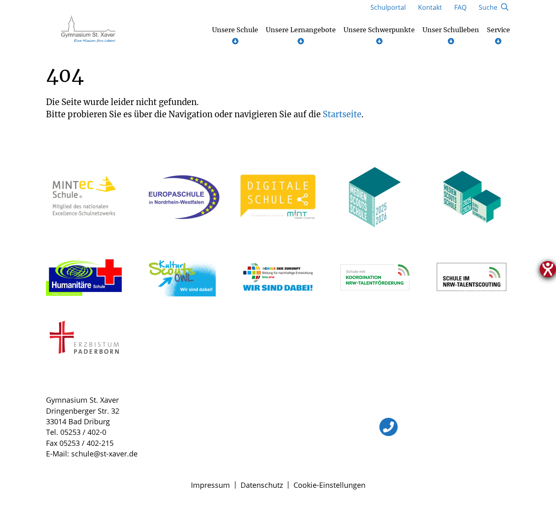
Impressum (210, 485)
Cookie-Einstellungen (329, 485)
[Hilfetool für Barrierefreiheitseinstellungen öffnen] (548, 269)
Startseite (342, 114)
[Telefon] (388, 427)
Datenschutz (262, 485)
